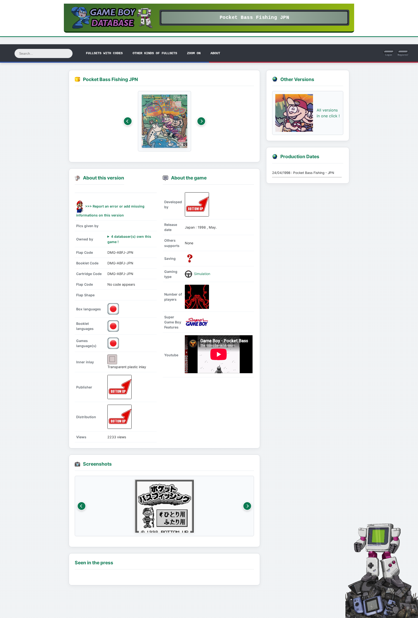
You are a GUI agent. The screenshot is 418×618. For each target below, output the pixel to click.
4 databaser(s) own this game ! (129, 239)
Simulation (201, 274)
